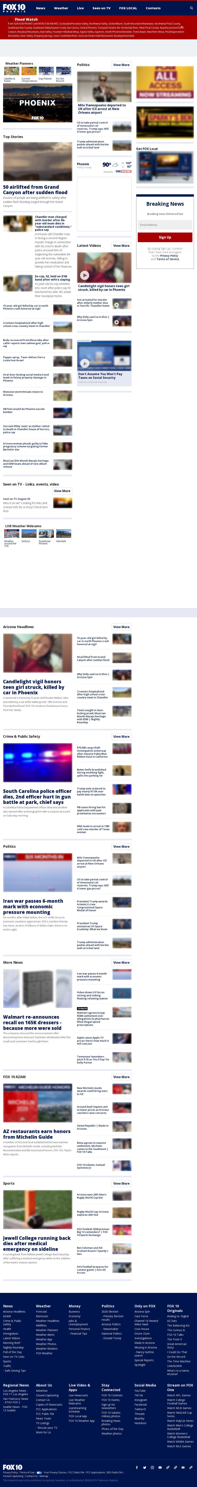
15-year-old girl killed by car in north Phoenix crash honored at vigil (25, 307)
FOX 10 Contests (112, 1395)
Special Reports (144, 1360)
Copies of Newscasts (49, 1404)
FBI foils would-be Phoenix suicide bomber (24, 410)
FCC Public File (45, 1414)
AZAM (7, 1316)
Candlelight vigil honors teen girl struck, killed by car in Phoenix (103, 288)
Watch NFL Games (179, 1395)
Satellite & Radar (9, 80)
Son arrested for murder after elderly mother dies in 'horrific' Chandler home (93, 302)
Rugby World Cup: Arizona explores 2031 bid (93, 1213)
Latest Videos (89, 245)
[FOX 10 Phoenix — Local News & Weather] (15, 8)
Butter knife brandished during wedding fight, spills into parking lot (91, 772)
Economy (74, 1316)
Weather (43, 1306)
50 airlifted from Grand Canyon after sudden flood (35, 190)
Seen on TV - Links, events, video (31, 484)
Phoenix (83, 164)
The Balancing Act (178, 1325)
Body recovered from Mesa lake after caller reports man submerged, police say (26, 343)
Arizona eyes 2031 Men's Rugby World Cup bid (91, 1196)
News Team (43, 1418)
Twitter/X (140, 1409)
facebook (137, 1467)
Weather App (44, 1339)
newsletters (191, 1467)
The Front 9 (174, 1339)
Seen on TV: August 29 (16, 499)
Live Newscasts (78, 1395)
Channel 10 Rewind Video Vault (146, 1322)
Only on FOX (144, 1306)
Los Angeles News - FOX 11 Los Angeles (15, 1392)
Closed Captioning (47, 1395)
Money (74, 1306)
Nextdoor (140, 1423)
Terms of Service (167, 259)
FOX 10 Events (111, 1400)
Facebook (140, 1404)
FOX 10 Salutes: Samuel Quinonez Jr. (91, 1166)
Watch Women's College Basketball (178, 1435)
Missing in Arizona (145, 1347)
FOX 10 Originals (175, 1308)
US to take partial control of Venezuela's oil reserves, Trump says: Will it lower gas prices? (93, 127)
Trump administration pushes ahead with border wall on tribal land (93, 144)
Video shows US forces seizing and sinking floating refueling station (92, 995)
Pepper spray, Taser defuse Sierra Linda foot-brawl (24, 358)
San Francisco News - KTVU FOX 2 (15, 1400)
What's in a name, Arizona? (178, 1372)
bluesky (175, 1467)
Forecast (41, 1311)
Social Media (145, 1385)
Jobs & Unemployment (78, 1322)
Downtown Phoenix (45, 542)
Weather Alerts (45, 1334)
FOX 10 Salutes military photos (111, 1414)
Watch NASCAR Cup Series (179, 1414)
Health (7, 1329)
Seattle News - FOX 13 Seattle (15, 1408)
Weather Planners (47, 1330)
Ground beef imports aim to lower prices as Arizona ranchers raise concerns (93, 1109)
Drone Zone (142, 1333)
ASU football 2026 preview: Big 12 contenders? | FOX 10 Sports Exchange (93, 1232)
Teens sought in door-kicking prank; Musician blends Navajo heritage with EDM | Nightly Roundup (91, 716)
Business (74, 1311)
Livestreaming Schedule (77, 1409)
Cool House (141, 1329)
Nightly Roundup (13, 1347)
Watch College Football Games (177, 1401)
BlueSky (139, 1418)
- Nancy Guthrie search (144, 1353)
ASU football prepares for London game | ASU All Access (92, 1269)
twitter (145, 1467)
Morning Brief (11, 1343)
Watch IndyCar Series (180, 1421)
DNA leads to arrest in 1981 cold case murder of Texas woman (93, 829)
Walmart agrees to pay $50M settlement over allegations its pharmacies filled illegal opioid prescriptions (93, 1018)
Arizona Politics (111, 1324)
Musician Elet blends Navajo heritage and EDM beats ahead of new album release (26, 463)
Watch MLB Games (179, 1408)
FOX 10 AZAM (14, 1076)
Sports (8, 1183)
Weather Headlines (47, 1321)
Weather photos (112, 1433)
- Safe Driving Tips (14, 1370)
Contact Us (43, 1400)
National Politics (112, 1333)
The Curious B (176, 1330)
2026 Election (110, 1311)
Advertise (42, 1390)
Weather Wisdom (47, 1348)
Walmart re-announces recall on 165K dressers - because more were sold (32, 1022)
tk (168, 1467)
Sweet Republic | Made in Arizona (93, 1127)
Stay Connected (111, 1387)
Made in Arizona (144, 1343)
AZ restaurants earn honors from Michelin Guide (37, 1134)
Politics (83, 64)
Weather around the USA (10, 543)
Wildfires (41, 1325)
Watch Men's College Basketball (180, 1427)
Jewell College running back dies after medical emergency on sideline (37, 1243)
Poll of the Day (12, 1352)
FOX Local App (78, 1416)
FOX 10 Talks (175, 1334)
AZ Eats (172, 1321)
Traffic (7, 1366)
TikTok (138, 1395)
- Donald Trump (111, 1338)
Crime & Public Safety (21, 736)
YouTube (140, 1390)
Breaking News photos (111, 1422)
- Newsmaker (110, 1329)
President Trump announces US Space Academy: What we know (92, 926)
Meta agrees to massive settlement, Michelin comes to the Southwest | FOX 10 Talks (92, 1147)
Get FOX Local (147, 149)
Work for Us (43, 1432)
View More (62, 491)
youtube (160, 1467)
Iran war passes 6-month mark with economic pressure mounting (33, 906)
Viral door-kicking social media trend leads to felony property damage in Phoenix (26, 377)
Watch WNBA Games (180, 1441)
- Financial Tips (78, 1333)
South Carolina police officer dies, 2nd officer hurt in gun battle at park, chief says (37, 796)
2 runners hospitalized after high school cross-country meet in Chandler (26, 324)
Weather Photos (46, 1344)
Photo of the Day (112, 1429)
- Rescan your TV (46, 1427)
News (8, 1306)
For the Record (60, 80)
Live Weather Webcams (77, 1401)
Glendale (61, 541)
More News (13, 962)
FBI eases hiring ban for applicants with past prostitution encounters (91, 810)
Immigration (10, 1333)
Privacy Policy (169, 255)
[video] (104, 267)
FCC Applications (46, 1409)
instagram (152, 1467)
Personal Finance (79, 1329)
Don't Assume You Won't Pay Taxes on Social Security (100, 376)
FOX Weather (44, 1353)
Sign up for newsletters (109, 1406)
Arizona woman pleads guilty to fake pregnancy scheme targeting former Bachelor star (25, 446)
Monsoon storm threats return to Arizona (23, 393)
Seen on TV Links (13, 1356)
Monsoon (42, 1316)
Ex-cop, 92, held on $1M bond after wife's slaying (52, 277)
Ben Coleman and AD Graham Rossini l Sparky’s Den (92, 1250)
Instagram (140, 1400)
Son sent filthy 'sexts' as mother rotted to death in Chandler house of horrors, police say (26, 429)
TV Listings (42, 1423)
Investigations (143, 1338)
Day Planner (45, 78)
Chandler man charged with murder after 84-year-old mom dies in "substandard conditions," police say (53, 223)
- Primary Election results (113, 1317)
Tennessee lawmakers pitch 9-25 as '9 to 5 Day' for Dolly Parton (93, 1059)
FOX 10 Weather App (82, 1421)
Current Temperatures (29, 80)
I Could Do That (177, 1352)
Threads (139, 1414)
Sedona (26, 541)
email (183, 1467)
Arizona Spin (142, 1311)
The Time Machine (178, 1361)
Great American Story (177, 1345)
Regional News (16, 1385)
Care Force (141, 1316)
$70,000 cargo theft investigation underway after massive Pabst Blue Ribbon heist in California (92, 752)
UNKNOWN (174, 1366)
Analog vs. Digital (178, 1316)
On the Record (176, 1356)
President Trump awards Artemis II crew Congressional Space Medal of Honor (92, 906)
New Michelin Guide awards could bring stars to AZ (92, 1091)
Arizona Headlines (18, 626)
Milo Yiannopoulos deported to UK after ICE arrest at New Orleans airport (102, 109)
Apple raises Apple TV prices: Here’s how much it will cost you (93, 1040)
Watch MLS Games (179, 1446)
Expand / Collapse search (191, 8)
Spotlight (139, 1365)
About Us (44, 1385)
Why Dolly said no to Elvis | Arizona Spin (93, 318)
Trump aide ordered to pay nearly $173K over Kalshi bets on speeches (91, 791)
